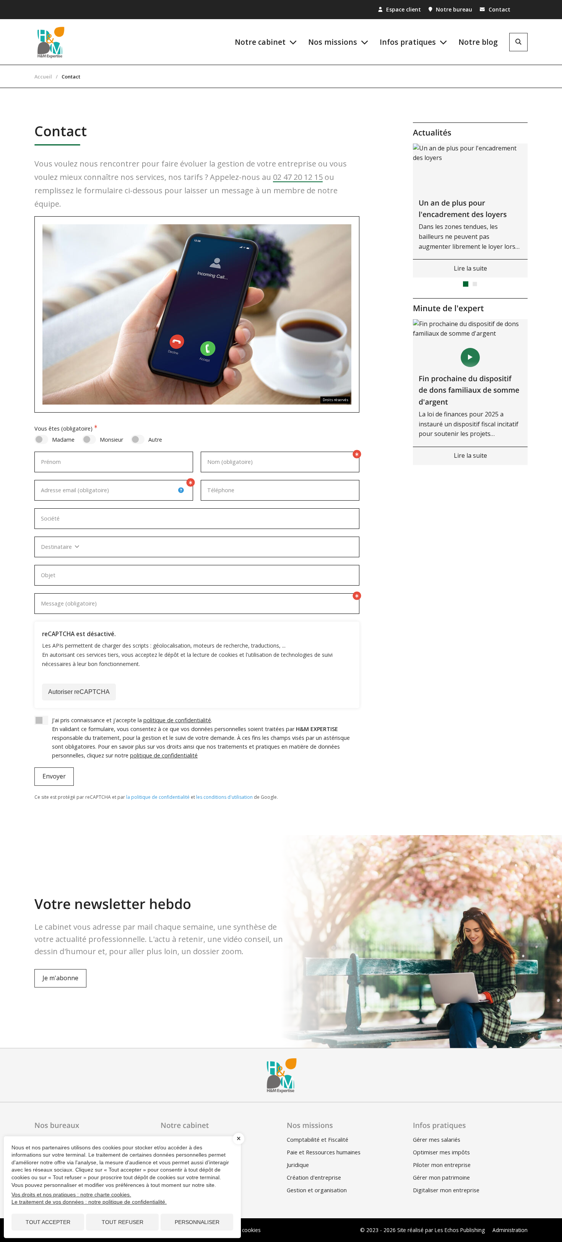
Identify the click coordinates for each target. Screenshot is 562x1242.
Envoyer (54, 776)
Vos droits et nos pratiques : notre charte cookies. (71, 1194)
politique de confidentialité (177, 720)
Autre (155, 439)
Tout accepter (48, 1222)
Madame (63, 439)
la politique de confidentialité (158, 797)
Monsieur (111, 439)
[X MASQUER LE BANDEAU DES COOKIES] (238, 1138)
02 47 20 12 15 (298, 177)
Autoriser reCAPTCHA (79, 692)
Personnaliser (197, 1222)
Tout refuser (122, 1222)
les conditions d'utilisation (224, 797)
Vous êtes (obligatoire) (63, 428)
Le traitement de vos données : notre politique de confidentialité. (89, 1202)
